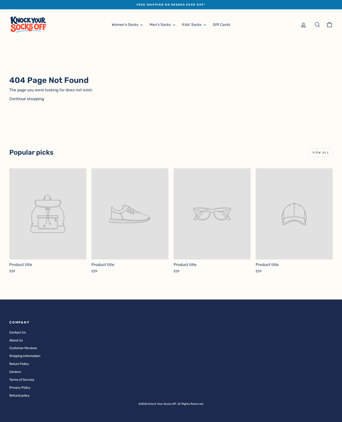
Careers (15, 372)
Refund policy (19, 396)
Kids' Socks (192, 24)
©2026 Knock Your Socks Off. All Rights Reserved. (171, 403)
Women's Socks (125, 24)
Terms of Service (21, 380)
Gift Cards (221, 24)
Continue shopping (26, 98)
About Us (16, 340)
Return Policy (19, 364)
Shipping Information (24, 356)
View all (320, 152)
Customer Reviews (23, 348)
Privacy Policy (19, 388)
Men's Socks (161, 24)
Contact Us (17, 332)
